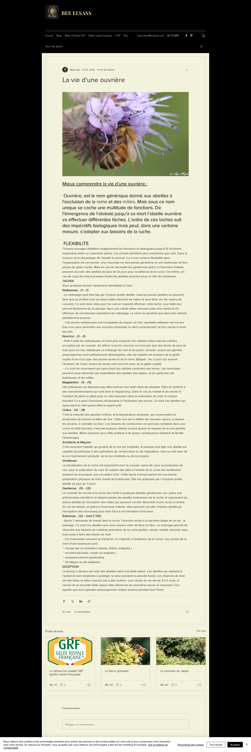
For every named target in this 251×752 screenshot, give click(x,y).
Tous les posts (54, 46)
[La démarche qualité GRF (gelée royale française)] (70, 651)
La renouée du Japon (174, 671)
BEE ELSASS (76, 13)
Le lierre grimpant (117, 671)
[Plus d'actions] (187, 70)
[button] (204, 35)
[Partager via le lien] (89, 601)
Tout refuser (215, 744)
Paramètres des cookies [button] (191, 744)
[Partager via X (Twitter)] (72, 601)
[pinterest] (191, 35)
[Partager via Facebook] (64, 601)
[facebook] (186, 35)
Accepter (235, 744)
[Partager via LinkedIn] (80, 601)
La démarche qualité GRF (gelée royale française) (66, 672)
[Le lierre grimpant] (125, 651)
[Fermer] (247, 744)
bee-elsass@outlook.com (151, 35)
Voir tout (201, 630)
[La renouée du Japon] (181, 651)
